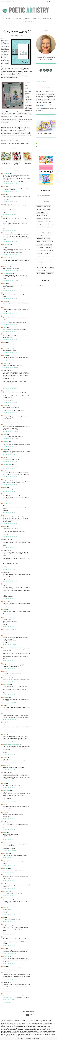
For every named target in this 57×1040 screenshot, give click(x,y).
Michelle (5, 355)
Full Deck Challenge (41, 273)
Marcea (5, 832)
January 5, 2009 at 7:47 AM (9, 934)
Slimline (38, 241)
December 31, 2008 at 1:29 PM (10, 547)
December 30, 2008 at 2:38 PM (10, 454)
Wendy (4, 415)
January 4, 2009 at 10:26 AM (9, 850)
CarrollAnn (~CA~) (7, 273)
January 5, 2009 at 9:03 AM (9, 945)
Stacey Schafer (6, 494)
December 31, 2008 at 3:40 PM (10, 581)
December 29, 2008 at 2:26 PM (10, 298)
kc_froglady (6, 956)
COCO (4, 907)
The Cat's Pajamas (40, 212)
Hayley (4, 924)
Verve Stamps (25, 143)
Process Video (40, 244)
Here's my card (8, 808)
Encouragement (40, 224)
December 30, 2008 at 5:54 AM (10, 402)
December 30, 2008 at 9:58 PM (10, 512)
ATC (37, 259)
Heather (5, 434)
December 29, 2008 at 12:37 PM (10, 280)
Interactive (39, 264)
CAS (47, 212)
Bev (4, 804)
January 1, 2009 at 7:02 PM (9, 681)
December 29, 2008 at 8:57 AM (10, 254)
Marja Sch (5, 307)
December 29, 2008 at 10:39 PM (10, 361)
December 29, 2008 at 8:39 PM (10, 352)
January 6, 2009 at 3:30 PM (9, 991)
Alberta (5, 327)
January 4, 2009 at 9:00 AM (9, 818)
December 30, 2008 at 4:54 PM (10, 461)
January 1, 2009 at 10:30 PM (9, 702)
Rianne (4, 526)
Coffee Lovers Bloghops (47, 232)
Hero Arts (48, 235)
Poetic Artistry (24, 1038)
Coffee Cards (47, 218)
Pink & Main (44, 270)
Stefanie (5, 994)
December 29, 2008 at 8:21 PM (10, 346)
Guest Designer (40, 262)
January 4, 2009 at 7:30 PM (9, 895)
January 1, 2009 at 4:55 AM (9, 633)
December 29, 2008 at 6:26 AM (10, 230)
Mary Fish (5, 868)
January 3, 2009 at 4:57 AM (9, 754)
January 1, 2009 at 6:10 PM (9, 675)
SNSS (44, 209)
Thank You (50, 241)
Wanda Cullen (6, 471)
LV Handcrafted (43, 259)
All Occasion (43, 227)
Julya (4, 948)
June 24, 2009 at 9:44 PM (8, 999)
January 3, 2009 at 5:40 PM (9, 787)
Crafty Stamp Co (50, 273)
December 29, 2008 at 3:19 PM (10, 305)
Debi (4, 705)
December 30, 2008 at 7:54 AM (10, 412)
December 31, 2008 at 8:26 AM (10, 536)
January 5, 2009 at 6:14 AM (9, 921)
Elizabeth (5, 663)
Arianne (5, 405)
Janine (4, 734)
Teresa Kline (6, 363)
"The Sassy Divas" (7, 464)
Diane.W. (5, 449)
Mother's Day (39, 253)
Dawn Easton (6, 233)
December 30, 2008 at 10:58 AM (10, 431)
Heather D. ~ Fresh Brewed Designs (11, 647)
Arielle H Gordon (7, 678)
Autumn (46, 230)
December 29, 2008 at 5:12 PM (10, 324)
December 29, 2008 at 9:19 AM (10, 264)
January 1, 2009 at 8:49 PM (9, 694)
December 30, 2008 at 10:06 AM (10, 422)
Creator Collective (48, 262)
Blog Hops (39, 209)
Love (38, 227)
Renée (4, 966)
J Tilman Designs (40, 247)
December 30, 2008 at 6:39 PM (10, 484)
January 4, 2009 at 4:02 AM (9, 810)
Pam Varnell (6, 875)
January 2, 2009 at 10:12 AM (9, 719)
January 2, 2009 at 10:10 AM (9, 711)
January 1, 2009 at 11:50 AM (9, 644)
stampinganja (6, 424)
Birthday (45, 215)
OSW (38, 267)
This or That (49, 264)
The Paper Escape (44, 267)
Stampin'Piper (6, 722)
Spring (38, 250)
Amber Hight (6, 173)
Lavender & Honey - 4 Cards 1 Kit (46, 133)
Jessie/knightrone (7, 348)
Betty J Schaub (6, 584)
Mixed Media (39, 215)
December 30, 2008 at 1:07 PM (10, 446)
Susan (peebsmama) (8, 629)
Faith (46, 224)
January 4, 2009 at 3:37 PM (9, 888)
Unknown (5, 842)
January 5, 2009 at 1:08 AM (9, 904)
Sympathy (43, 250)
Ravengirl (5, 601)
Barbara (5, 937)
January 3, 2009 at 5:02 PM (9, 780)
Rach (4, 186)
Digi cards (52, 230)
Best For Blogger (36, 1038)
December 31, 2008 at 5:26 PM (10, 607)
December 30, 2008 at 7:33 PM (10, 491)
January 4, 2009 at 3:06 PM (9, 880)
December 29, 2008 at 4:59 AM (10, 214)
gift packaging (39, 238)
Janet (4, 283)
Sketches (17, 143)
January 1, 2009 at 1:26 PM (9, 660)
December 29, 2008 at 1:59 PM (10, 290)
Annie (4, 635)
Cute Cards (44, 241)
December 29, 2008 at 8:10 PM (10, 339)
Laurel (4, 342)
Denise (4, 479)
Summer (50, 259)
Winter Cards (47, 253)
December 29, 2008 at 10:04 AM (10, 270)
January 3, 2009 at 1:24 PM (9, 769)
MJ (3, 671)
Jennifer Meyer (6, 316)
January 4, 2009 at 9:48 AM (9, 829)
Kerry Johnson (6, 891)
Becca (4, 301)
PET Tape (39, 270)
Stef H (4, 217)
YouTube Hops (50, 250)
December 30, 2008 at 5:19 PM (10, 476)
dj (3, 515)
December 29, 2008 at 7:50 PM (10, 331)
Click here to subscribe (41, 81)
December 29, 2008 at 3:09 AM (10, 191)
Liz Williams (6, 244)
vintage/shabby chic (41, 221)
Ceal (4, 917)
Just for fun (50, 256)
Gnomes (38, 232)
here (13, 639)
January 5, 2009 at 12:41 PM (9, 953)
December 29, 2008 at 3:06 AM (10, 183)
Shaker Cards (48, 247)
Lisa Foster (5, 853)
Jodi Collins (5, 334)
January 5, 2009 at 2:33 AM (9, 914)
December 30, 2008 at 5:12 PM (10, 468)
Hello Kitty (52, 267)
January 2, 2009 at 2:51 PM (9, 732)
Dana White (6, 503)
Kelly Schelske (6, 684)
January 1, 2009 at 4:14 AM (9, 626)
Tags (44, 264)
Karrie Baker (6, 697)
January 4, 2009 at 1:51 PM (9, 857)
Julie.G (4, 783)
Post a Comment (7, 1002)
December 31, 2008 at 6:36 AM (10, 523)
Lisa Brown (5, 266)
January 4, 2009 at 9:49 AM (9, 839)
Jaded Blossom (40, 230)
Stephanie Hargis (7, 898)
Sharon (4, 487)
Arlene (4, 457)
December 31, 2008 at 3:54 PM (10, 598)
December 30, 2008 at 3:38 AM (10, 388)
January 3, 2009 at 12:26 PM (9, 763)
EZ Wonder (39, 256)
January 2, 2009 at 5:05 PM (9, 741)
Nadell (4, 813)
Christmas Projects (40, 235)
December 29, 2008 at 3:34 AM (10, 201)
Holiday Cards (40, 218)
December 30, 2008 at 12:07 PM (10, 438)
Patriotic (45, 256)
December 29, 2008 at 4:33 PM (10, 313)
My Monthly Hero (48, 244)
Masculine (49, 227)
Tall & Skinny (47, 238)
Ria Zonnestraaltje (7, 618)
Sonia (4, 194)
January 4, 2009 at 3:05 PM (9, 872)
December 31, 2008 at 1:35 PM (10, 569)
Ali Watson (5, 441)
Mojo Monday (9, 143)
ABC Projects (51, 224)
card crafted (6, 293)
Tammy (5, 757)
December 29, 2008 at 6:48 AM (10, 241)
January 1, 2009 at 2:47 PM (9, 668)
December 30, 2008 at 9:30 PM (10, 501)
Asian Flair (13, 116)
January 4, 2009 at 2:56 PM (9, 865)
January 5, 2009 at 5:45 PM (9, 963)
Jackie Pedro (6, 257)
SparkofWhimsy (7, 391)
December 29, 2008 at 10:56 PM (10, 367)
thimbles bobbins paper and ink (11, 744)
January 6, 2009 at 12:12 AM (9, 970)
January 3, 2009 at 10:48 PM (9, 801)
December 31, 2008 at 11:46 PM (10, 615)
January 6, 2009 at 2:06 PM (9, 979)
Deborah (5, 609)
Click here (38, 108)
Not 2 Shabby (50, 221)
